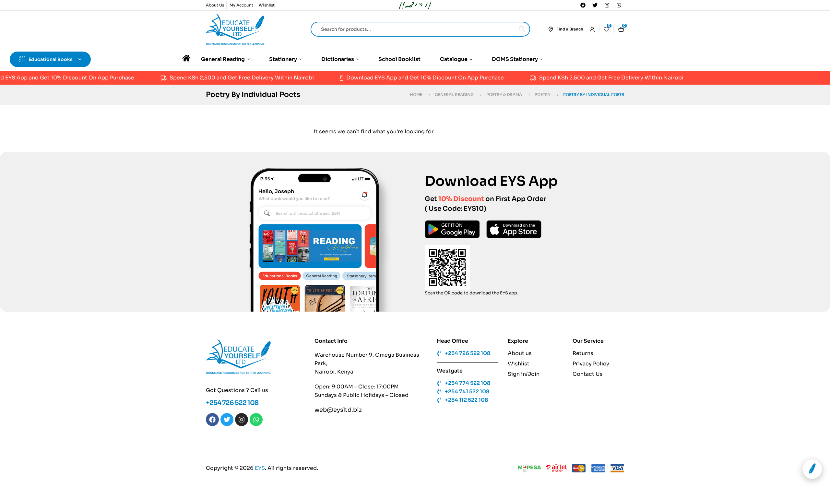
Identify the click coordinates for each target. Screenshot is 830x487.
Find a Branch (569, 29)
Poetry (543, 94)
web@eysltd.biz (338, 409)
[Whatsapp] (619, 5)
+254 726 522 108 (232, 403)
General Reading (454, 94)
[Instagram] (607, 5)
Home (416, 94)
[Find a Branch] (550, 29)
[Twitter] (595, 5)
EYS (260, 468)
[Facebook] (583, 5)
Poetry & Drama (504, 94)
